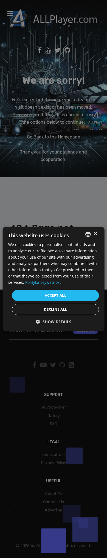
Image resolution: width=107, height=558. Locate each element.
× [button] (95, 234)
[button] (53, 321)
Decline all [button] (55, 309)
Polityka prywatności (44, 282)
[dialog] (53, 279)
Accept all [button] (55, 295)
